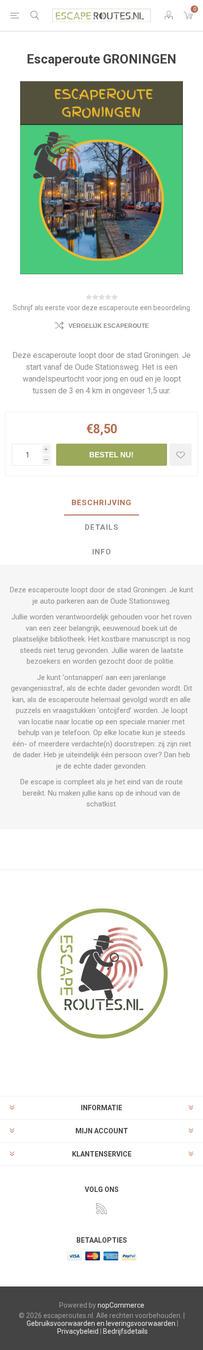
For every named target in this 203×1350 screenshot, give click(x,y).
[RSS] (101, 1209)
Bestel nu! (111, 454)
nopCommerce (121, 1305)
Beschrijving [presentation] (101, 502)
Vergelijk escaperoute (108, 325)
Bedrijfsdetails (125, 1331)
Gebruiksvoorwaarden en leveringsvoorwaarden (101, 1323)
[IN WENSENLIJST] (180, 455)
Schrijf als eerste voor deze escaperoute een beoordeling (101, 308)
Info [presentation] (101, 551)
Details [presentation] (102, 527)
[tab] (101, 503)
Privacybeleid (78, 1331)
